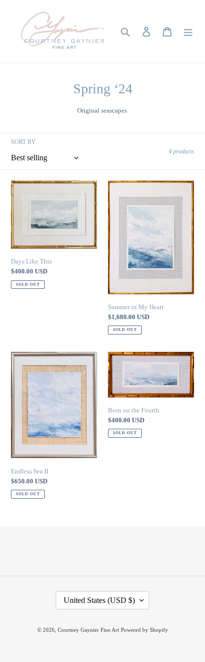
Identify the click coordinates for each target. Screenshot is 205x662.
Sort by (23, 141)
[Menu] (188, 31)
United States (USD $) (99, 600)
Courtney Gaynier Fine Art (88, 630)
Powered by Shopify (144, 630)
